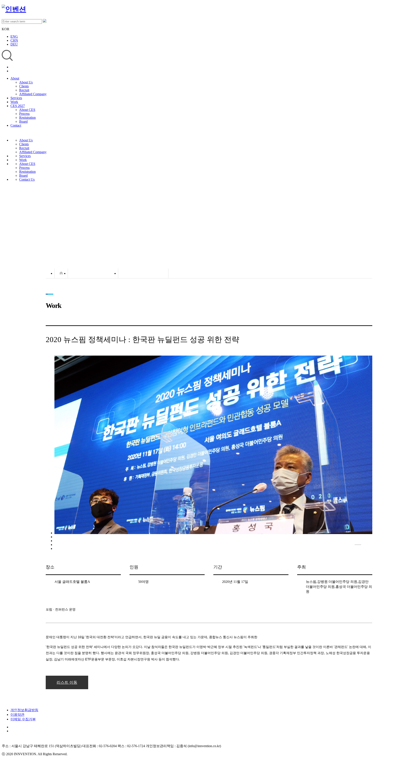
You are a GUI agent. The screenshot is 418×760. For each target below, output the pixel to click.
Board (23, 121)
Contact (15, 125)
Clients (24, 86)
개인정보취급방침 (24, 710)
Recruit (24, 90)
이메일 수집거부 (23, 719)
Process (24, 113)
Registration (27, 117)
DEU (14, 44)
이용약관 (17, 714)
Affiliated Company (33, 94)
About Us (26, 82)
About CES (27, 110)
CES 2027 (17, 106)
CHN (14, 40)
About (14, 78)
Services (16, 98)
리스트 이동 (67, 682)
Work (14, 102)
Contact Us (27, 179)
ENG (14, 36)
